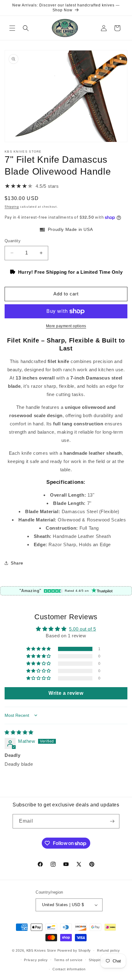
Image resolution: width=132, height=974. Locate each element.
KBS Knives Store (41, 950)
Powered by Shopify (74, 950)
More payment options (66, 326)
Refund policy (108, 950)
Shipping (12, 206)
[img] (19, 732)
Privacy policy (36, 960)
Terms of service (68, 960)
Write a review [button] (66, 693)
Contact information (68, 969)
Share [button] (17, 563)
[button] (12, 28)
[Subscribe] (112, 821)
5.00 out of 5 (82, 628)
